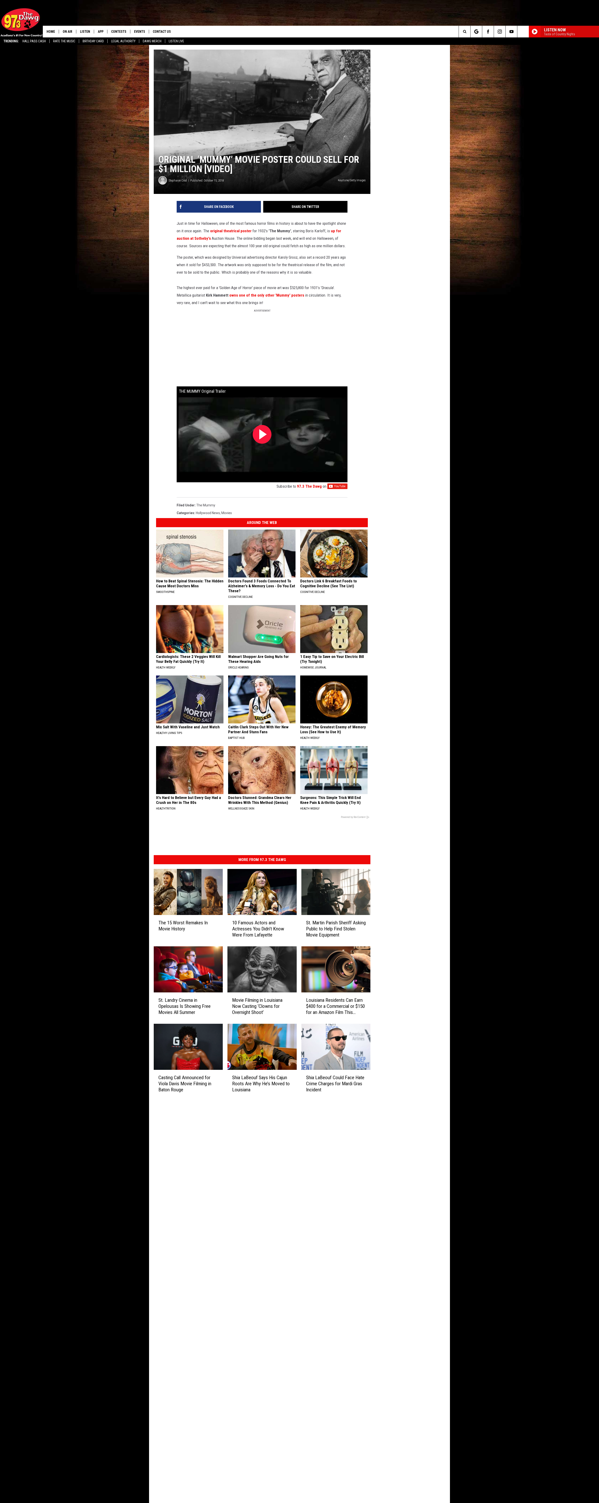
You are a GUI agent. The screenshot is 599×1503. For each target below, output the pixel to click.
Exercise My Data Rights (242, 1273)
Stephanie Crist (178, 227)
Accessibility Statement (242, 1268)
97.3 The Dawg (379, 550)
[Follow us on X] (523, 31)
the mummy (205, 569)
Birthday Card (93, 41)
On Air (67, 31)
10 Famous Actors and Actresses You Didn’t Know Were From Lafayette (292, 1005)
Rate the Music (64, 41)
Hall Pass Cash (34, 41)
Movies (226, 577)
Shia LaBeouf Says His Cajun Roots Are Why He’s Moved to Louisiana (293, 1185)
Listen (85, 31)
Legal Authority (123, 41)
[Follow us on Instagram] (499, 31)
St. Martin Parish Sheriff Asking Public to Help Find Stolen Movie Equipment (392, 1005)
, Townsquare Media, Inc (216, 1296)
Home (51, 31)
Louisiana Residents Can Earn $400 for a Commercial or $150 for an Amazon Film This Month (391, 1095)
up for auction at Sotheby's (290, 277)
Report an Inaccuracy (240, 1247)
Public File (232, 1232)
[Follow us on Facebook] (488, 31)
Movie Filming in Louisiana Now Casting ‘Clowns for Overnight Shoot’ (293, 1092)
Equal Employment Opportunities (249, 1222)
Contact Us (162, 31)
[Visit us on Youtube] (338, 1221)
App (100, 31)
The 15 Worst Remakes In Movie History (197, 1002)
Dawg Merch (152, 41)
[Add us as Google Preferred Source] (476, 31)
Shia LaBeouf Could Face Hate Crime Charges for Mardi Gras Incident (388, 1185)
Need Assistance (254, 1232)
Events (139, 31)
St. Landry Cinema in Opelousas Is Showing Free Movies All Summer (199, 1092)
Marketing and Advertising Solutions (251, 1227)
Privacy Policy (235, 1263)
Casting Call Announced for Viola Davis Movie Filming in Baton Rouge (195, 1185)
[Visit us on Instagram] (329, 1221)
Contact (231, 1283)
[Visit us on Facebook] (319, 1221)
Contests (118, 31)
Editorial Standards (239, 1237)
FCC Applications (237, 1242)
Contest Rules (235, 1258)
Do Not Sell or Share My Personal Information (258, 1278)
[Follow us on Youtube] (511, 31)
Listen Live (176, 41)
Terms (230, 1253)
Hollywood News (208, 577)
